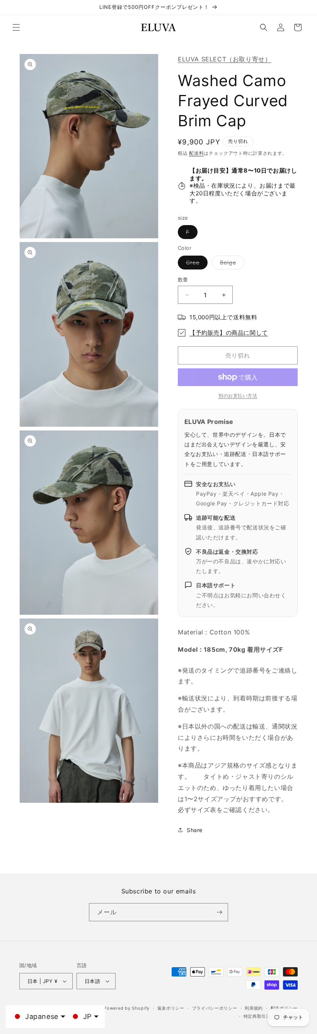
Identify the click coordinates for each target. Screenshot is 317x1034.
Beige (231, 264)
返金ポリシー (170, 1008)
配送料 (196, 153)
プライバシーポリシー (214, 1008)
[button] (16, 27)
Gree (195, 264)
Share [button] (195, 830)
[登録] (219, 912)
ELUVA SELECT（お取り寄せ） (224, 59)
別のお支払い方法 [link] (237, 395)
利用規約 (254, 1008)
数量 (183, 279)
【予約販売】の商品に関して (228, 332)
